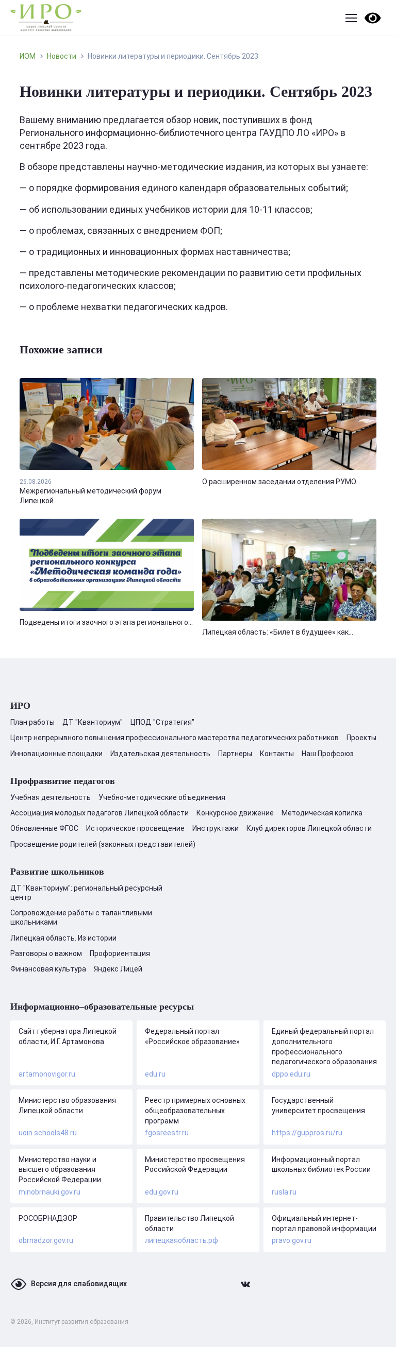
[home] (45, 17)
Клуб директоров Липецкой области (309, 828)
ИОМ (28, 56)
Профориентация (120, 953)
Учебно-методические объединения (161, 797)
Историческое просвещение (135, 828)
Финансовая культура (48, 969)
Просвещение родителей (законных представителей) (102, 844)
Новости (61, 56)
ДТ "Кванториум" (92, 722)
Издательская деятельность (160, 753)
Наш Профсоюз (328, 753)
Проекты (361, 738)
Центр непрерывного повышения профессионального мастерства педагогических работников (174, 738)
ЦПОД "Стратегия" (162, 722)
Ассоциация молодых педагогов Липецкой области (99, 813)
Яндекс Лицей (118, 969)
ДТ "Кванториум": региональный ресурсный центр (86, 892)
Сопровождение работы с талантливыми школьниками (81, 917)
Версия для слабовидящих (79, 1284)
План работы (32, 722)
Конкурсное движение (235, 813)
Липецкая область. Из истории (63, 938)
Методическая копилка (322, 813)
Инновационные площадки (56, 753)
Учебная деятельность (50, 797)
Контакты (277, 753)
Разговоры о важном (46, 953)
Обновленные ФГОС (44, 828)
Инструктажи (215, 828)
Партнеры (235, 753)
